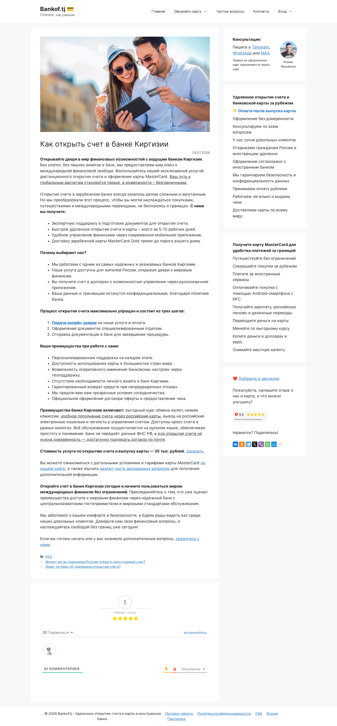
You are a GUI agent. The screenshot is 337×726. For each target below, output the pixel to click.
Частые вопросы (230, 11)
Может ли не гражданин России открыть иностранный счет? (95, 562)
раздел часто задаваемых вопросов (135, 468)
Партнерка (176, 719)
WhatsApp (242, 53)
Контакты (261, 11)
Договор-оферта (179, 713)
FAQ (48, 557)
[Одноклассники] (242, 444)
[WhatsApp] (267, 444)
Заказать (194, 451)
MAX (265, 53)
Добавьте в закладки (259, 378)
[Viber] (261, 444)
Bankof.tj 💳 (57, 8)
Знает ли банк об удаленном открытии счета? (83, 566)
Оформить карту (187, 11)
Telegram (260, 47)
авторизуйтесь (195, 632)
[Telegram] (248, 444)
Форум (272, 713)
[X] (254, 444)
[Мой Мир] (274, 444)
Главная (158, 11)
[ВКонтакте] (235, 444)
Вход (282, 11)
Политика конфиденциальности (224, 713)
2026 (53, 713)
